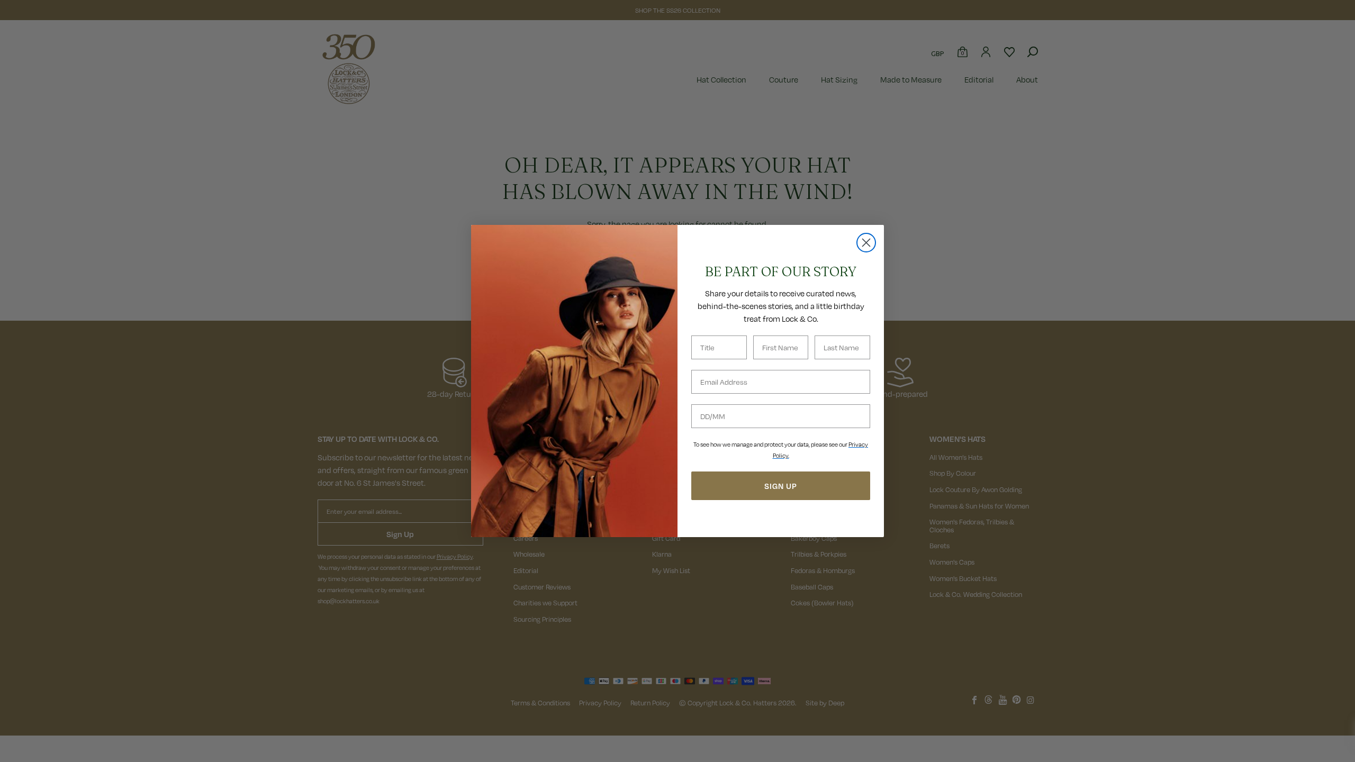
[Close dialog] (866, 242)
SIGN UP (780, 486)
